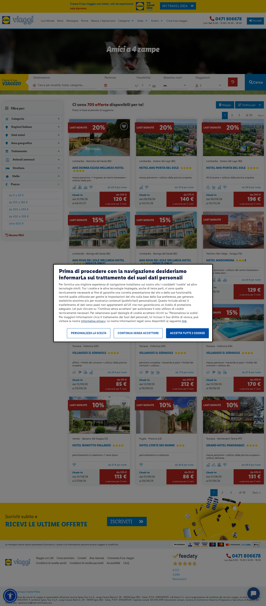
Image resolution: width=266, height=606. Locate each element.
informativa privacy (93, 321)
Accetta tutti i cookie (187, 333)
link (184, 321)
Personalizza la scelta (88, 333)
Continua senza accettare (138, 333)
